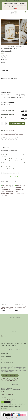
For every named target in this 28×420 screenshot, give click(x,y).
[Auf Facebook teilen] (5, 138)
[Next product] (2, 56)
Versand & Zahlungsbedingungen (10, 400)
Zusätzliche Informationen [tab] (9, 150)
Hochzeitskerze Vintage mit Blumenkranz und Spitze (20, 307)
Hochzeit (9, 46)
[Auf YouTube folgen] (16, 379)
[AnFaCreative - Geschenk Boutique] (14, 13)
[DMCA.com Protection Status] (6, 402)
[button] (2, 13)
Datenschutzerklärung (7, 394)
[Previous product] (5, 56)
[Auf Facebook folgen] (2, 379)
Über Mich (4, 336)
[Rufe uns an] (11, 379)
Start (3, 46)
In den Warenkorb (17, 123)
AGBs (2, 391)
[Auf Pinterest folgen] (14, 379)
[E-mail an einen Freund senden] (11, 138)
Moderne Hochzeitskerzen (17, 134)
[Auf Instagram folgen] (5, 379)
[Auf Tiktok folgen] (8, 379)
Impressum (4, 397)
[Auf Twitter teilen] (8, 138)
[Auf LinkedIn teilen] (16, 138)
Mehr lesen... (13, 176)
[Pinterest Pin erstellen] (14, 138)
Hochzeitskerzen (18, 46)
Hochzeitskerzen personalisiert (14, 133)
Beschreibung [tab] (5, 147)
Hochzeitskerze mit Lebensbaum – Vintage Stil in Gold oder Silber (7, 307)
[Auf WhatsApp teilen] (2, 138)
